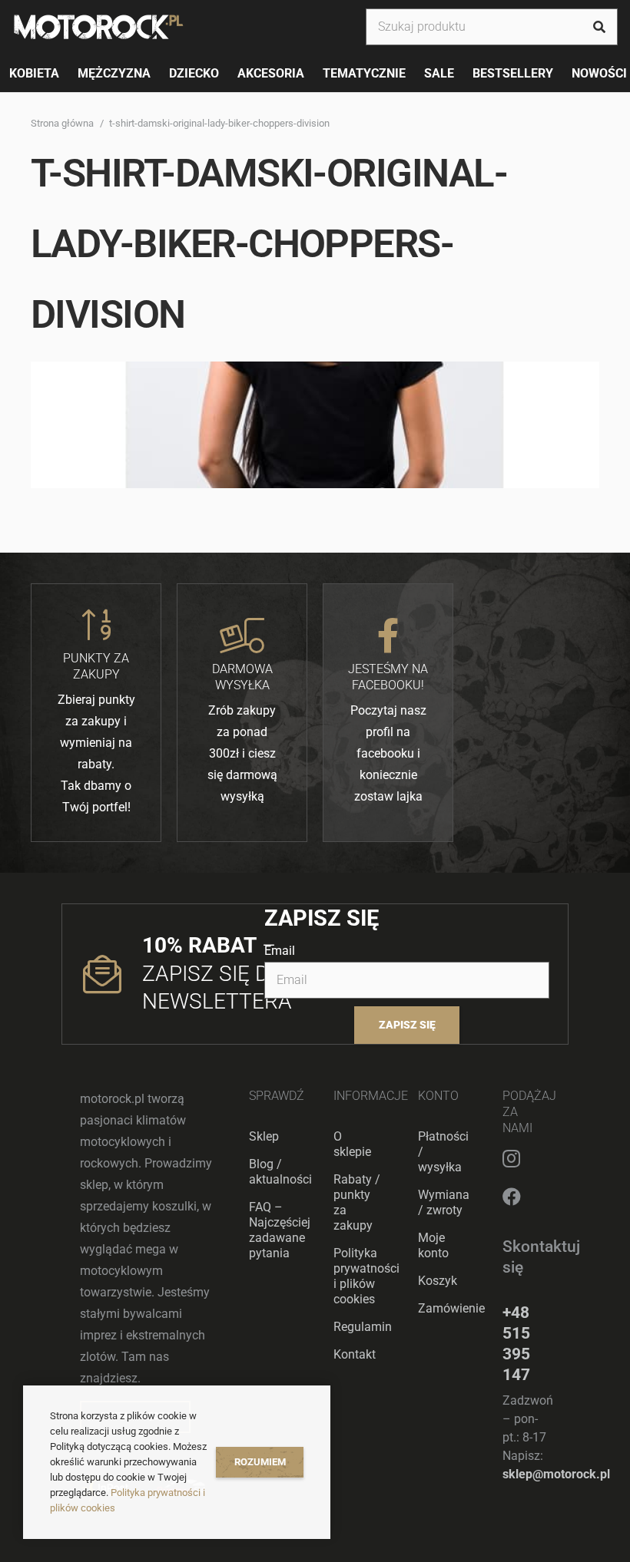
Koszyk (437, 1280)
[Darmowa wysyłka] (242, 635)
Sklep (264, 1136)
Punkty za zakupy (96, 666)
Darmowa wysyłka (242, 677)
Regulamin (362, 1326)
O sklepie (352, 1144)
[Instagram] (511, 1158)
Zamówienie (451, 1308)
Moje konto (433, 1245)
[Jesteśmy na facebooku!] (388, 635)
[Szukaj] (599, 26)
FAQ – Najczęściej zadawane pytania (279, 1230)
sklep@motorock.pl (556, 1474)
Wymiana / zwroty (443, 1202)
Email (279, 950)
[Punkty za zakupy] (96, 624)
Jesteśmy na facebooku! (388, 677)
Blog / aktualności (280, 1172)
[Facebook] (511, 1196)
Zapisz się (407, 1025)
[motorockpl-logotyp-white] (98, 27)
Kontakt (354, 1354)
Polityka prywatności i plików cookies (366, 1276)
